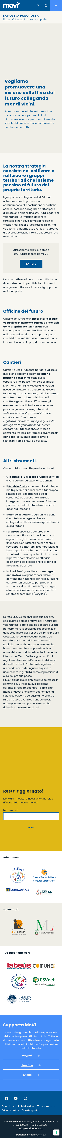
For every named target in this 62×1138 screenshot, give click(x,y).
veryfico (40, 594)
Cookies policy (31, 1110)
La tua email (10, 810)
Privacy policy (10, 1110)
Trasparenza (45, 1106)
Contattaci (8, 1106)
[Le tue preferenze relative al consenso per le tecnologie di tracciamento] (56, 1132)
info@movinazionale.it (31, 1128)
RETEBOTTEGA (38, 1134)
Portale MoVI (46, 5)
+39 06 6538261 (38, 1125)
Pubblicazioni (26, 1106)
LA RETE (31, 264)
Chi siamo (17, 19)
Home (6, 19)
